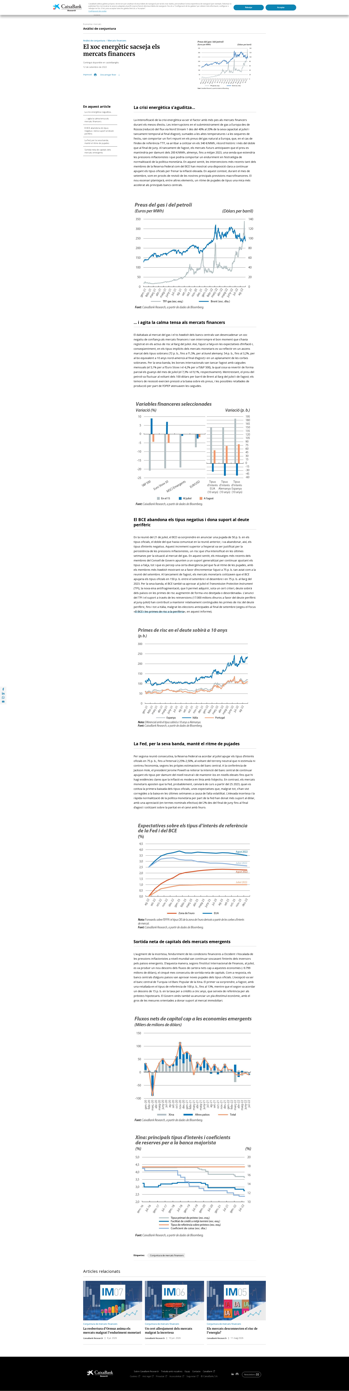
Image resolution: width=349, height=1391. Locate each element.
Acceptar (281, 7)
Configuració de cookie (97, 11)
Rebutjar (248, 7)
